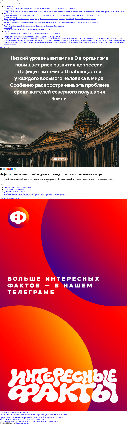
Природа (122, 40)
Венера (6, 37)
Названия (54, 40)
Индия (37, 19)
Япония (93, 19)
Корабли (7, 40)
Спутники (43, 37)
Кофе (19, 33)
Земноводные (15, 12)
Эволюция (49, 26)
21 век (72, 8)
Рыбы (112, 12)
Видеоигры (8, 15)
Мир (36, 40)
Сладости (40, 33)
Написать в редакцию (22, 423)
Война (84, 38)
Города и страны (11, 17)
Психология (8, 42)
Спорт (76, 42)
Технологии (94, 42)
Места (32, 40)
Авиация (58, 38)
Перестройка (33, 29)
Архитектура (43, 15)
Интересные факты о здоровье (10, 198)
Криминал (33, 38)
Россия (8, 28)
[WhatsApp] (15, 169)
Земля (11, 37)
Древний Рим (20, 8)
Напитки (24, 33)
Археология (8, 26)
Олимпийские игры (80, 40)
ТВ (98, 15)
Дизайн (14, 15)
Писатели (46, 22)
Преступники (62, 22)
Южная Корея (85, 19)
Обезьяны (68, 12)
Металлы (27, 40)
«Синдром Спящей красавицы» (14, 191)
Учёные (86, 22)
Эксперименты (59, 26)
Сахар (35, 33)
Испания (43, 19)
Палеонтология (41, 26)
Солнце (37, 37)
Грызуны (7, 12)
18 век (58, 8)
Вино (79, 38)
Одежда (74, 15)
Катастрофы (121, 38)
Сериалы (80, 15)
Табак (81, 42)
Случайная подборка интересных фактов (14, 412)
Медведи (46, 12)
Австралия (12, 19)
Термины (86, 42)
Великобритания (22, 19)
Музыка (31, 15)
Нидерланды (55, 19)
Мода (57, 15)
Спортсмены (79, 22)
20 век (68, 8)
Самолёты (55, 42)
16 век (49, 8)
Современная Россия (45, 29)
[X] (1, 169)
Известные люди (11, 20)
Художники (94, 22)
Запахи (97, 38)
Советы (71, 42)
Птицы (98, 12)
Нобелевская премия (28, 26)
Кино (19, 15)
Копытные (33, 12)
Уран (49, 37)
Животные (9, 10)
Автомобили (66, 38)
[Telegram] (4, 169)
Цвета (123, 42)
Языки (14, 44)
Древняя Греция (30, 8)
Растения (37, 42)
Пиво (110, 40)
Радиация (30, 42)
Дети (88, 38)
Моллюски (53, 12)
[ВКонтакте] (12, 169)
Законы (92, 38)
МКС (19, 37)
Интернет (113, 38)
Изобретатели (23, 22)
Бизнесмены (14, 22)
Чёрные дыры (56, 37)
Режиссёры (71, 22)
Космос (7, 35)
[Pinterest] (9, 169)
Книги (36, 15)
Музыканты (39, 22)
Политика (115, 40)
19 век (63, 8)
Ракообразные (105, 12)
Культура (8, 13)
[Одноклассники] (7, 169)
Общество (69, 40)
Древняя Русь (8, 29)
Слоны (117, 12)
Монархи (31, 22)
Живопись (51, 15)
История (8, 6)
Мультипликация (65, 15)
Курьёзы (13, 40)
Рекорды (43, 42)
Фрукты (53, 33)
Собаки (122, 12)
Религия (49, 42)
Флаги (6, 19)
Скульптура (93, 15)
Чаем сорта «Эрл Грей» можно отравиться (18, 187)
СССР (27, 29)
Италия (48, 19)
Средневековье (42, 8)
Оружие (90, 40)
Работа (24, 42)
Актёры (6, 22)
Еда (6, 31)
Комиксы (25, 15)
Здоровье (24, 38)
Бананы (6, 33)
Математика (17, 26)
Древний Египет (9, 8)
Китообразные (25, 12)
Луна (15, 37)
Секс (61, 42)
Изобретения (105, 38)
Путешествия (17, 42)
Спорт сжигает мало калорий (14, 189)
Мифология (42, 40)
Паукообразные (77, 12)
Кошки (40, 12)
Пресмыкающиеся (89, 12)
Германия (31, 19)
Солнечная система (28, 37)
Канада (62, 19)
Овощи (29, 33)
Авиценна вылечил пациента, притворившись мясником (23, 193)
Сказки (86, 15)
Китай (68, 19)
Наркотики (62, 40)
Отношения (97, 40)
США (72, 19)
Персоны (104, 40)
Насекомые (61, 12)
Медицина (19, 40)
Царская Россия (18, 29)
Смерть (65, 42)
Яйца (58, 33)
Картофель (13, 33)
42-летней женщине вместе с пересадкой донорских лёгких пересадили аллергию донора (34, 195)
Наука (7, 24)
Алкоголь (74, 38)
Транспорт (108, 42)
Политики (53, 22)
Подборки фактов (11, 38)
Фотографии (116, 42)
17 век (54, 8)
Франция (78, 19)
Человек (42, 38)
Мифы (49, 40)
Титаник (101, 42)
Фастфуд (47, 33)
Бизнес (51, 38)
